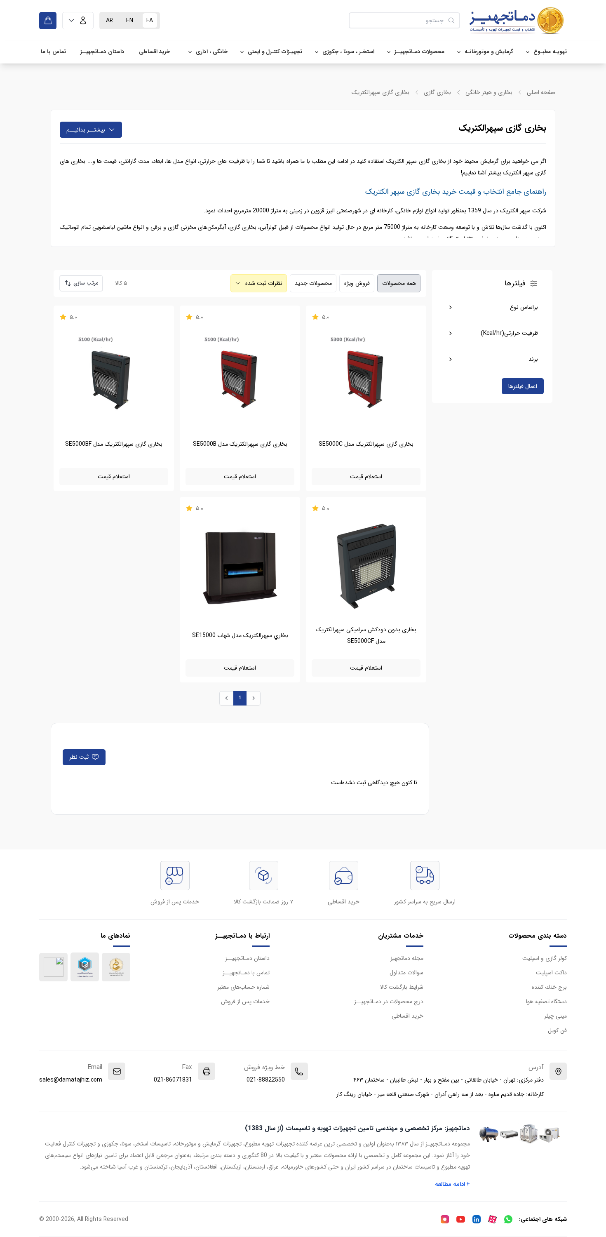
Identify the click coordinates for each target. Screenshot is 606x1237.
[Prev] (226, 698)
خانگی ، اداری (212, 51)
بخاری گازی (437, 92)
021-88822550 (266, 1079)
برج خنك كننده (549, 987)
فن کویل (557, 1030)
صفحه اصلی (541, 92)
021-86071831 (173, 1079)
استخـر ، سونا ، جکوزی (348, 51)
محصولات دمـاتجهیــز (419, 51)
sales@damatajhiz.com (70, 1079)
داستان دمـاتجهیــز (102, 51)
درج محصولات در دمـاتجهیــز (388, 1001)
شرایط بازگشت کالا (401, 987)
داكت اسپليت (551, 972)
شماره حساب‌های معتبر (243, 987)
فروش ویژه (357, 283)
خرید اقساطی (154, 51)
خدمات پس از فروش (245, 1001)
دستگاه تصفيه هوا (546, 1001)
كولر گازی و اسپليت (544, 958)
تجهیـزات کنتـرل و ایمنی (275, 51)
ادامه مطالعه (452, 1184)
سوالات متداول (406, 972)
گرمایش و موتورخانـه (489, 51)
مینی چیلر (555, 1016)
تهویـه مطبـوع (550, 51)
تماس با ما (53, 51)
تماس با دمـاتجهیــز (246, 972)
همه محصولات (399, 283)
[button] (78, 20)
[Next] (253, 698)
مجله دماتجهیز (406, 958)
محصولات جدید (313, 283)
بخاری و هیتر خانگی (488, 92)
